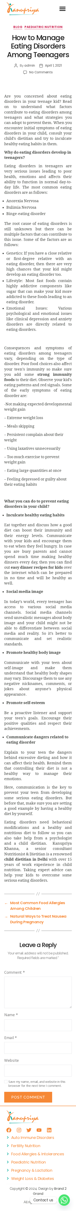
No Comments (41, 72)
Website (11, 1060)
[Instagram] (19, 1130)
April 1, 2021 (53, 65)
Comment (14, 972)
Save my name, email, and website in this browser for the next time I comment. (36, 1084)
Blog (17, 27)
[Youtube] (39, 1130)
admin (29, 65)
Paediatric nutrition (43, 27)
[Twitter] (28, 1130)
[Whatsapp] (64, 1200)
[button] (62, 9)
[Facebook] (8, 1130)
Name (11, 1014)
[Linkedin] (49, 1130)
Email (10, 1037)
